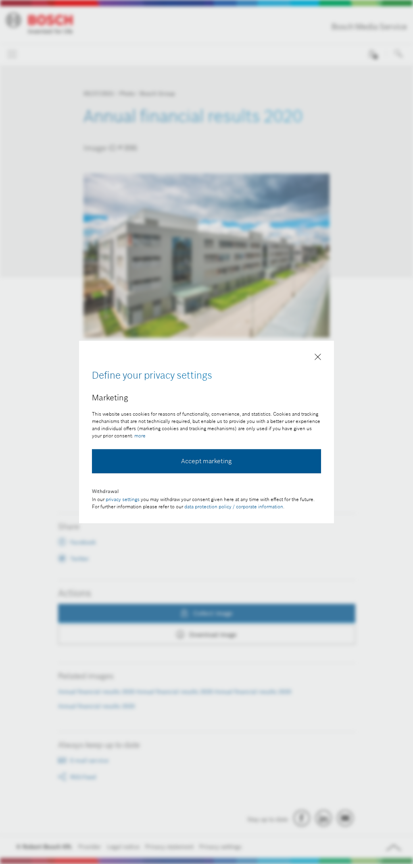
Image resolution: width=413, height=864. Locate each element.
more (140, 436)
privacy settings (123, 499)
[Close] (318, 358)
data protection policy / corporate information (233, 506)
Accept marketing (206, 461)
